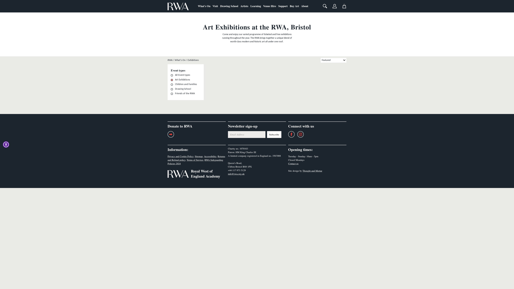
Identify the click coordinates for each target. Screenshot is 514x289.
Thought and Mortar (312, 170)
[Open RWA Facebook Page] (290, 134)
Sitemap (199, 156)
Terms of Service (195, 159)
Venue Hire (269, 6)
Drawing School (229, 6)
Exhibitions (193, 60)
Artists (244, 6)
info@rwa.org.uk (236, 173)
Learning (255, 6)
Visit (215, 6)
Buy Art (294, 6)
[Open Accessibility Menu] (6, 144)
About (304, 6)
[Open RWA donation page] (171, 135)
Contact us (293, 163)
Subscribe (274, 134)
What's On (204, 6)
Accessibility (210, 156)
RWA (170, 60)
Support (283, 6)
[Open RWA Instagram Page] (299, 134)
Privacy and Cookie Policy (180, 156)
